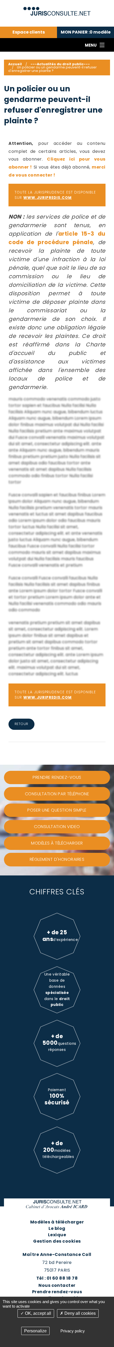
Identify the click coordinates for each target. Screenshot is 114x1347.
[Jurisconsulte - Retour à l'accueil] (57, 9)
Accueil (15, 64)
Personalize (35, 1331)
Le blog (57, 1228)
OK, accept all (37, 1313)
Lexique (57, 1235)
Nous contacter (57, 1285)
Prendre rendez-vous (57, 1292)
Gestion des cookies (57, 1241)
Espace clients (28, 32)
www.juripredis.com (47, 197)
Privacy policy (72, 1331)
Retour (21, 724)
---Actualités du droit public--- (60, 64)
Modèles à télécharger (57, 1222)
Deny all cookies (79, 1313)
